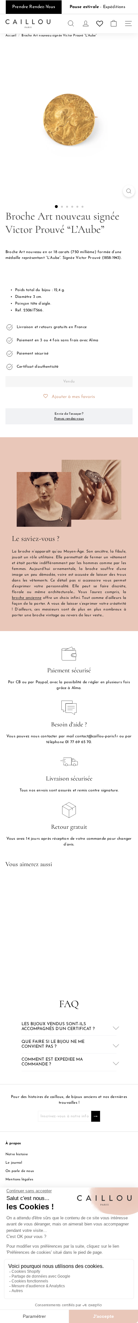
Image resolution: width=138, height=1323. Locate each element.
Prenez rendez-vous (69, 419)
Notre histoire (16, 1154)
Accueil (10, 35)
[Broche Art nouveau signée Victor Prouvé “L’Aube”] (45, 929)
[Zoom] (129, 191)
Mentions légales (19, 1179)
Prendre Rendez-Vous (33, 7)
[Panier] (113, 23)
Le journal (13, 1163)
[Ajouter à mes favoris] (74, 884)
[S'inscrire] (95, 1116)
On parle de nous (19, 1171)
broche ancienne (26, 598)
